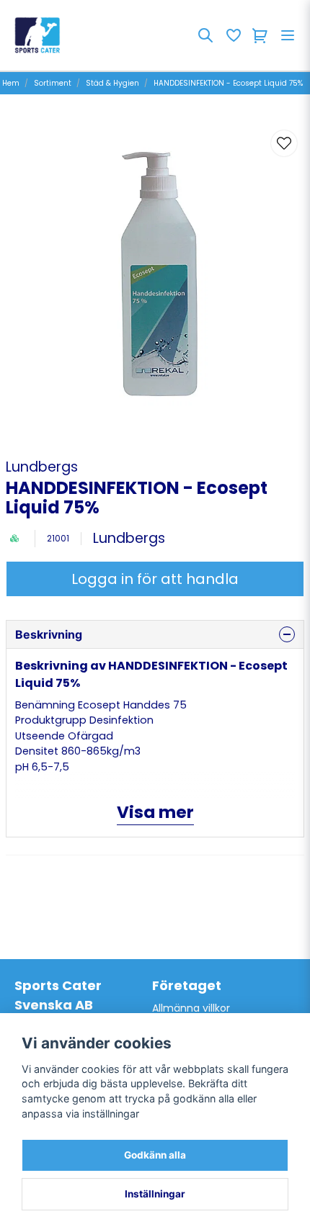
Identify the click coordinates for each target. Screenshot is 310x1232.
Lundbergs (42, 467)
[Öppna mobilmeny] (287, 35)
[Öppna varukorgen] (260, 35)
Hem (10, 83)
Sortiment (52, 83)
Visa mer (155, 812)
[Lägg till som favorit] (233, 35)
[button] (284, 143)
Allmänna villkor (191, 1008)
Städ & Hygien (112, 83)
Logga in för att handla (155, 579)
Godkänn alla (155, 1155)
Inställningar (155, 1194)
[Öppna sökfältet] (205, 35)
